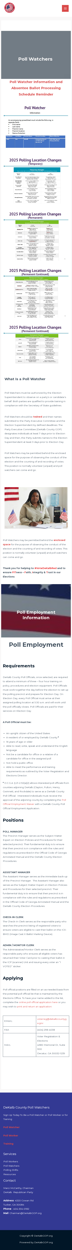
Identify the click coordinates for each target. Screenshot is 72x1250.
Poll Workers (10, 1161)
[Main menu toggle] (65, 8)
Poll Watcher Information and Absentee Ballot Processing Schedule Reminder (36, 88)
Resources (9, 1174)
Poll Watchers (11, 1165)
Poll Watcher (11, 1127)
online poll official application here (38, 1002)
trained (37, 416)
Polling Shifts (10, 1170)
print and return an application (34, 1006)
